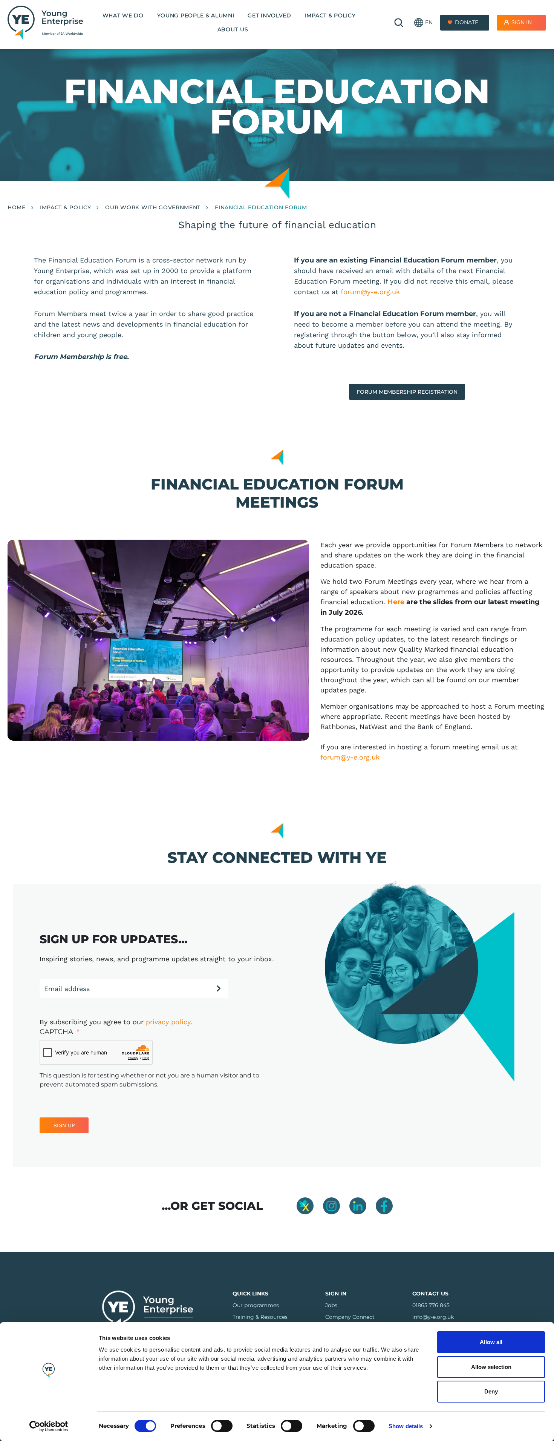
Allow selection (491, 1367)
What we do (123, 15)
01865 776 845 (431, 1305)
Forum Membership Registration (407, 391)
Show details (406, 1426)
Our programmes (256, 1305)
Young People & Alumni (195, 15)
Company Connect (350, 1317)
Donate (466, 22)
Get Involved (269, 15)
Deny (491, 1391)
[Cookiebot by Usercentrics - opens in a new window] (49, 1426)
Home (17, 207)
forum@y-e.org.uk (370, 292)
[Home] (45, 23)
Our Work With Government (152, 207)
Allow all (491, 1342)
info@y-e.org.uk (433, 1317)
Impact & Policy (330, 15)
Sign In (521, 22)
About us (232, 29)
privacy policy (168, 1022)
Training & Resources (260, 1317)
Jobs (331, 1305)
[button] (423, 23)
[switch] (222, 1426)
